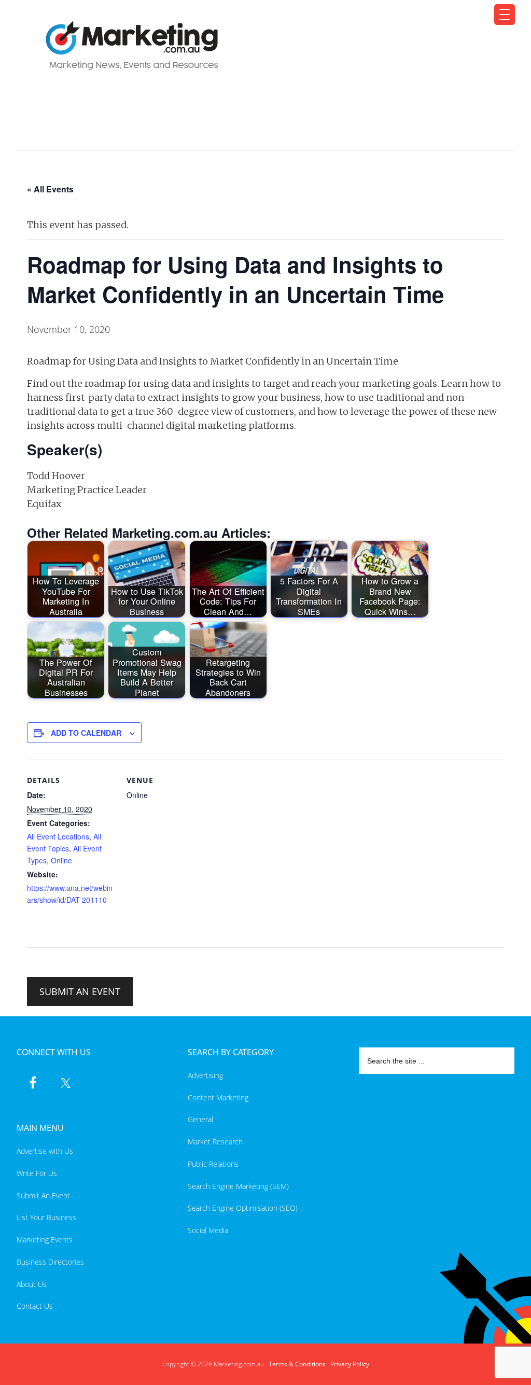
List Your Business (46, 1217)
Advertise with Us (45, 1151)
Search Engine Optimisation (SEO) (243, 1208)
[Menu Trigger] (504, 14)
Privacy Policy (349, 1364)
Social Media (208, 1230)
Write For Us (37, 1173)
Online (61, 860)
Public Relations (213, 1164)
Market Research (215, 1141)
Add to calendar (86, 733)
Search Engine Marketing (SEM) (238, 1186)
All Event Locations (58, 836)
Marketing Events (45, 1239)
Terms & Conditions (297, 1364)
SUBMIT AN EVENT (79, 991)
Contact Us (35, 1306)
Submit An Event (43, 1195)
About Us (32, 1284)
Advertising (205, 1075)
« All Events (50, 189)
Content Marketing (218, 1097)
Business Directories (50, 1262)
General (200, 1119)
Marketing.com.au (259, 45)
